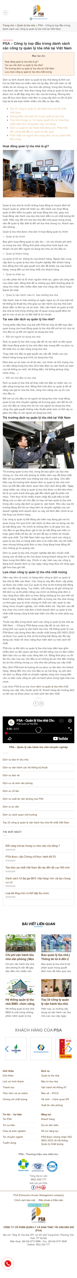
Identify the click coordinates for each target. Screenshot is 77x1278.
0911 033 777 (38, 1179)
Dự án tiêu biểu (50, 1125)
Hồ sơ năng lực (50, 1131)
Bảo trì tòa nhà (49, 1081)
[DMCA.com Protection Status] (38, 1204)
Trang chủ (8, 25)
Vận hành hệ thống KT (54, 1087)
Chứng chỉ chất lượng (15, 1099)
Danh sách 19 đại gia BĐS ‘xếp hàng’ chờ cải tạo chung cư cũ (38, 880)
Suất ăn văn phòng (52, 1105)
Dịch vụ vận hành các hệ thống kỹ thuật (25, 767)
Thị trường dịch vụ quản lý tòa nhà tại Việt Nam (29, 68)
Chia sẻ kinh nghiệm (14, 1131)
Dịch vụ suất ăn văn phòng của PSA (23, 798)
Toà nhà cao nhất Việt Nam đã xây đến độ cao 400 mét (37, 867)
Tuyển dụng (9, 1142)
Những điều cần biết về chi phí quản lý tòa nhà (37, 116)
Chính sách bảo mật (24, 1200)
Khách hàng (48, 1119)
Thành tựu (9, 1087)
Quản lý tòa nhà (26, 25)
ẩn (43, 56)
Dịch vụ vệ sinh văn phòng (18, 783)
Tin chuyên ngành (13, 1136)
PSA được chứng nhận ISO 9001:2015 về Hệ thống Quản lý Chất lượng (56, 1140)
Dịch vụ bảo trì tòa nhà (15, 759)
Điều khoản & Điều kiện (51, 1200)
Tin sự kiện (9, 1125)
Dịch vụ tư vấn (11, 806)
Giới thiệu (8, 1075)
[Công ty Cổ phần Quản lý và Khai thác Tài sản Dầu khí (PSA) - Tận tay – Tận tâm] (38, 12)
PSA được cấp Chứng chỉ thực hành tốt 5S (31, 856)
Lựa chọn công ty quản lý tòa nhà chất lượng (28, 72)
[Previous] (7, 1049)
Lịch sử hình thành (13, 1081)
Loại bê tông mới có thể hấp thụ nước (27, 893)
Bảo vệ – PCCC (50, 1093)
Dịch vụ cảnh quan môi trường (20, 814)
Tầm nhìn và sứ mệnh (15, 1093)
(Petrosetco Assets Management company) (41, 1195)
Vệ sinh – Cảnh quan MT (55, 1099)
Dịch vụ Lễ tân (11, 791)
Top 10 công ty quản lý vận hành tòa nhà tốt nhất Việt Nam (36, 822)
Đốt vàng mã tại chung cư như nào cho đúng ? (33, 845)
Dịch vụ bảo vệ (11, 775)
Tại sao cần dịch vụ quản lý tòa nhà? (24, 65)
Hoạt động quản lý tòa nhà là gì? (21, 61)
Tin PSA (7, 1119)
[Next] (69, 1049)
